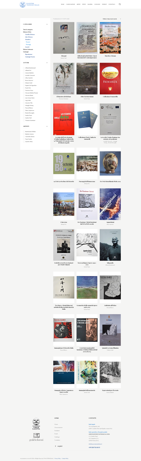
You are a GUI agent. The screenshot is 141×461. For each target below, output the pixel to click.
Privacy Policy (58, 458)
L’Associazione (58, 427)
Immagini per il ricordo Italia (63, 348)
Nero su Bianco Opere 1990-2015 (87, 264)
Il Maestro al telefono (64, 96)
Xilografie (110, 263)
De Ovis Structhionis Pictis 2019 (110, 181)
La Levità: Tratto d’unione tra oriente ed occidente (110, 138)
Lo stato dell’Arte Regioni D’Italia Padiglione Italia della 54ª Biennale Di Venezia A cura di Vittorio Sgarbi (64, 140)
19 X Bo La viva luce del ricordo (64, 181)
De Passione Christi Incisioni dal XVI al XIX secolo (87, 223)
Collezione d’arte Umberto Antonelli (87, 138)
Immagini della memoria (87, 390)
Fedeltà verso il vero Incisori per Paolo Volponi (63, 264)
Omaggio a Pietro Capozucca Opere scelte (63, 391)
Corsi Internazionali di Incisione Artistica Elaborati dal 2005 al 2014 (87, 349)
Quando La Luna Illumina (110, 348)
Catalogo (57, 437)
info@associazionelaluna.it (95, 444)
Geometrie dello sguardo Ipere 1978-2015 (87, 306)
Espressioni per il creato (110, 390)
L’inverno (64, 222)
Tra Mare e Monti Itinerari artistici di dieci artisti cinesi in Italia (64, 307)
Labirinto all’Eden (110, 305)
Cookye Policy (65, 458)
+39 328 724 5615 (94, 447)
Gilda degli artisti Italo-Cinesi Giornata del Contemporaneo (87, 57)
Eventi (56, 434)
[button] (71, 25)
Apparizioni (110, 222)
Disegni (63, 56)
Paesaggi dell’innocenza (87, 181)
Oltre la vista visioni (87, 96)
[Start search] (120, 4)
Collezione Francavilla (110, 96)
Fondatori (57, 431)
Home (56, 424)
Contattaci (57, 440)
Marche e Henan (110, 56)
